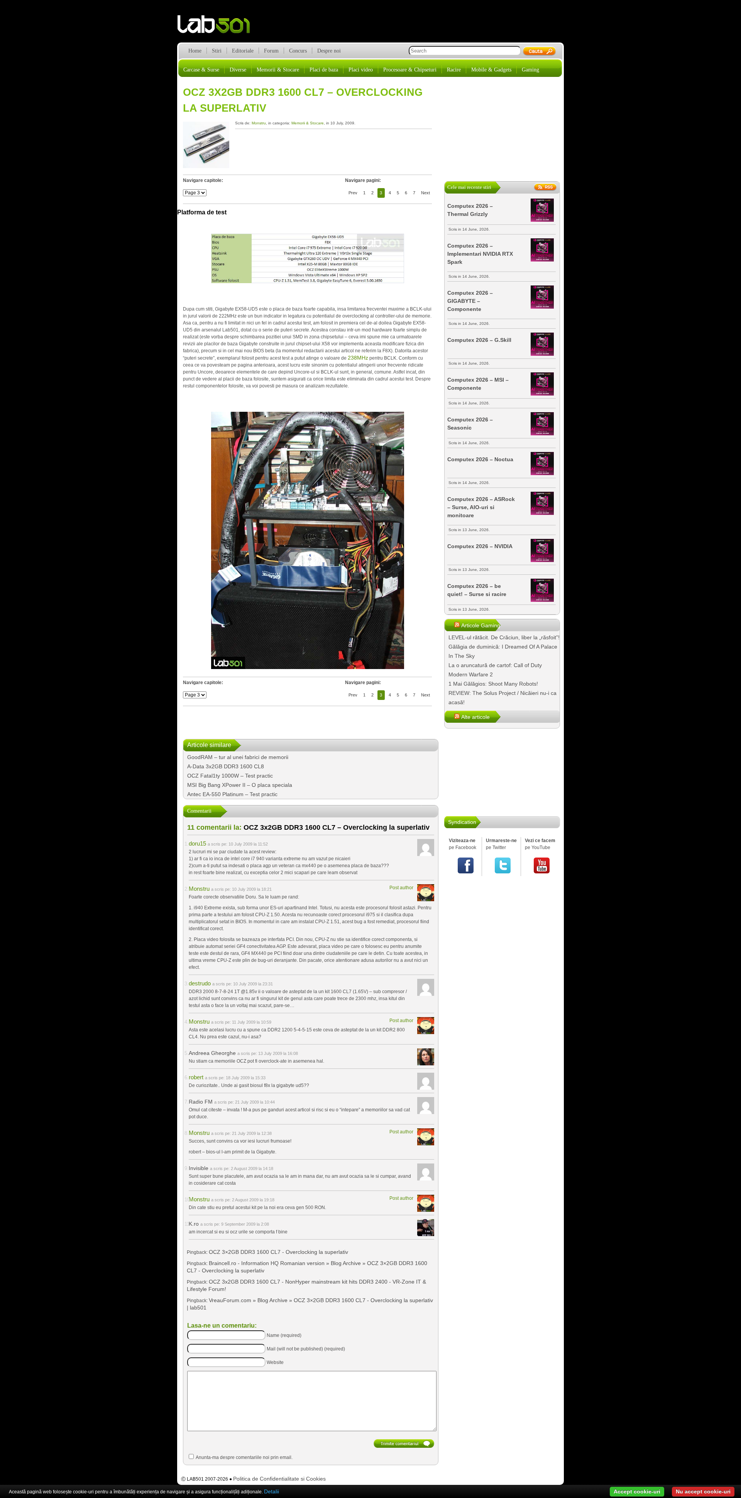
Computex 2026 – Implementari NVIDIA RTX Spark (480, 254)
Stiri (217, 51)
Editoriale (243, 51)
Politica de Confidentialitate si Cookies (279, 1479)
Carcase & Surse (201, 70)
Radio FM (201, 1102)
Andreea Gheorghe (212, 1053)
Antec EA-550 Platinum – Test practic (232, 794)
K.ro (194, 1224)
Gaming (530, 70)
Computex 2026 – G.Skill (479, 340)
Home (194, 51)
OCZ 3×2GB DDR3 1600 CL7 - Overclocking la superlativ (278, 1252)
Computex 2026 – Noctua (480, 459)
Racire (454, 70)
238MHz (358, 358)
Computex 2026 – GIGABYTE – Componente (470, 301)
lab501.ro (218, 27)
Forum (271, 51)
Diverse (238, 70)
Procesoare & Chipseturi (409, 70)
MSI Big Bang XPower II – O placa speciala (239, 785)
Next (425, 192)
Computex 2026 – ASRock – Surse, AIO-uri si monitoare (481, 507)
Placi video (361, 70)
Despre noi (329, 51)
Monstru (259, 123)
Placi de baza (324, 70)
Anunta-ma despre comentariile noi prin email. (244, 1457)
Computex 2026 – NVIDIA (480, 546)
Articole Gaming (480, 625)
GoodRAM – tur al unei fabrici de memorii (237, 757)
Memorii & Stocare (278, 70)
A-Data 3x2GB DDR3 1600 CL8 (225, 766)
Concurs (298, 51)
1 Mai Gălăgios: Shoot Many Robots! (493, 684)
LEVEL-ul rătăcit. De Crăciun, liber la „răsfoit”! (504, 637)
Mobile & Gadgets (491, 70)
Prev (353, 192)
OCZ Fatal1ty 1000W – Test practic (230, 776)
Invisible (198, 1168)
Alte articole (475, 717)
